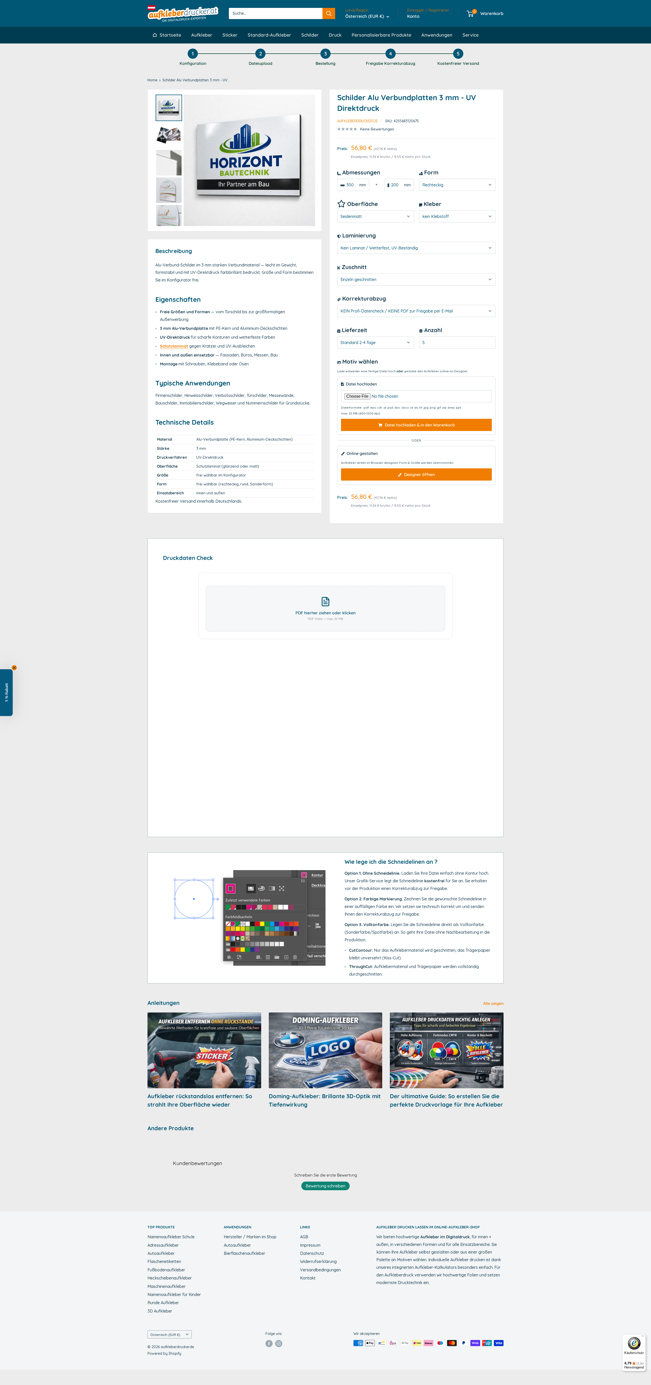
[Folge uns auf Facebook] (269, 1343)
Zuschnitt (353, 267)
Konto (413, 16)
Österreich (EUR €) (165, 1334)
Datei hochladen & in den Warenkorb (419, 424)
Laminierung (358, 235)
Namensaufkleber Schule (171, 1236)
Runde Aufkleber (163, 1302)
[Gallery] (234, 160)
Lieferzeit (353, 330)
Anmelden (326, 1357)
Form (430, 172)
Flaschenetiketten (164, 1261)
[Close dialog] (362, 1244)
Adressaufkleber (163, 1245)
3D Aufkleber (159, 1311)
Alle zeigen (494, 1003)
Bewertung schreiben (325, 1185)
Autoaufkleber (161, 1253)
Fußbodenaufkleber (166, 1269)
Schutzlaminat (174, 346)
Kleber (431, 203)
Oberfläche (362, 203)
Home (152, 80)
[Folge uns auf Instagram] (278, 1343)
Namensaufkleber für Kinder (174, 1294)
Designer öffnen (419, 474)
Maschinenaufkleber (166, 1286)
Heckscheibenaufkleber (169, 1277)
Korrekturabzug (363, 298)
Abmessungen (360, 172)
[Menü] (643, 1337)
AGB (304, 1236)
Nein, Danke (325, 1372)
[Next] (307, 160)
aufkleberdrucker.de (357, 121)
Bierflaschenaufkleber (244, 1253)
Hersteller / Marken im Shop (250, 1236)
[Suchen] (328, 13)
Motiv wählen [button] (360, 361)
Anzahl (432, 330)
